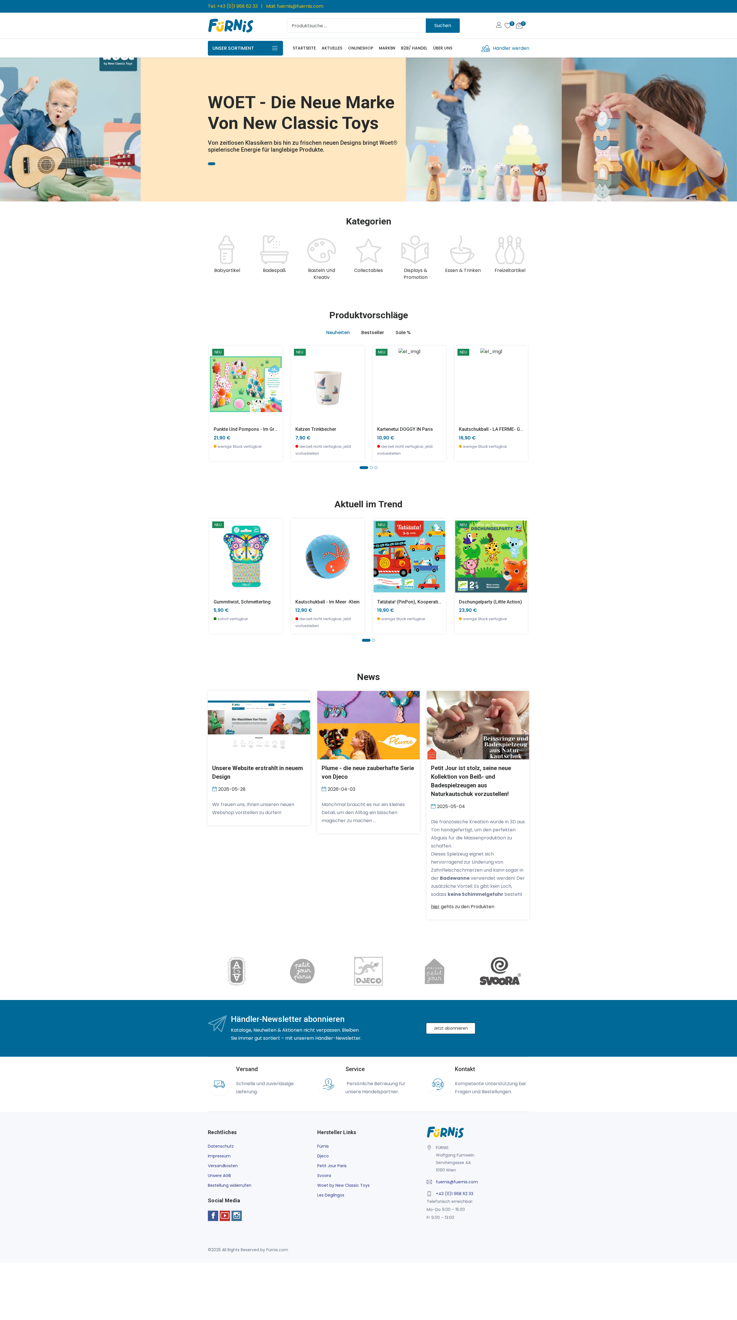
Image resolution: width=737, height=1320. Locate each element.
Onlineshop (360, 48)
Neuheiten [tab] (338, 332)
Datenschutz (221, 1146)
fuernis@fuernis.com (300, 6)
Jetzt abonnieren (451, 1028)
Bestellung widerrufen (229, 1185)
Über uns (442, 48)
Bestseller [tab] (372, 332)
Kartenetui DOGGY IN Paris (405, 429)
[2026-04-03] (325, 788)
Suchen (442, 25)
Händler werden (511, 48)
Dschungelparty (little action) (490, 602)
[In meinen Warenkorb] (217, 375)
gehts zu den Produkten (462, 906)
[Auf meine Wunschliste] (217, 401)
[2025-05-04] (434, 806)
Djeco (323, 1156)
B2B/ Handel (414, 48)
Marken (387, 48)
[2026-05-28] (215, 788)
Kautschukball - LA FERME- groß (493, 429)
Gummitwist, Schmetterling (242, 602)
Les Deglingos (330, 1195)
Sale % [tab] (403, 332)
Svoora (324, 1175)
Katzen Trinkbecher (315, 429)
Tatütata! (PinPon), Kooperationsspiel (416, 602)
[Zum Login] (499, 25)
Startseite (304, 48)
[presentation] (213, 258)
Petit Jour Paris (332, 1166)
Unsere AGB (219, 1175)
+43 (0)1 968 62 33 (237, 6)
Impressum (219, 1156)
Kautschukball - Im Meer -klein (327, 602)
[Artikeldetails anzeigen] (217, 388)
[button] (13, 127)
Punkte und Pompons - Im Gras (247, 429)
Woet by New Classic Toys (343, 1185)
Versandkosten (223, 1166)
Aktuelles (332, 48)
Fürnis (323, 1146)
